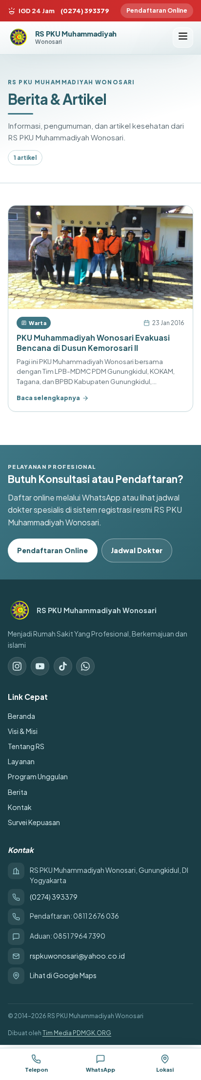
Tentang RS (26, 746)
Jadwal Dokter (136, 550)
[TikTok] (63, 666)
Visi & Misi (23, 731)
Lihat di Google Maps (63, 975)
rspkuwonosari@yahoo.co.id (77, 955)
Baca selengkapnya (48, 398)
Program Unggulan (38, 776)
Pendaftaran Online (156, 10)
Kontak (20, 807)
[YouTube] (40, 666)
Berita (17, 792)
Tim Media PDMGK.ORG (76, 1033)
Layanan (21, 761)
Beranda (21, 716)
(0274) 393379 (84, 10)
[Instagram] (17, 666)
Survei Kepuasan (34, 822)
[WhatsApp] (85, 666)
